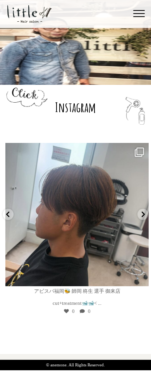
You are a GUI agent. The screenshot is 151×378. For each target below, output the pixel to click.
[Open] (75, 214)
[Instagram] (137, 276)
